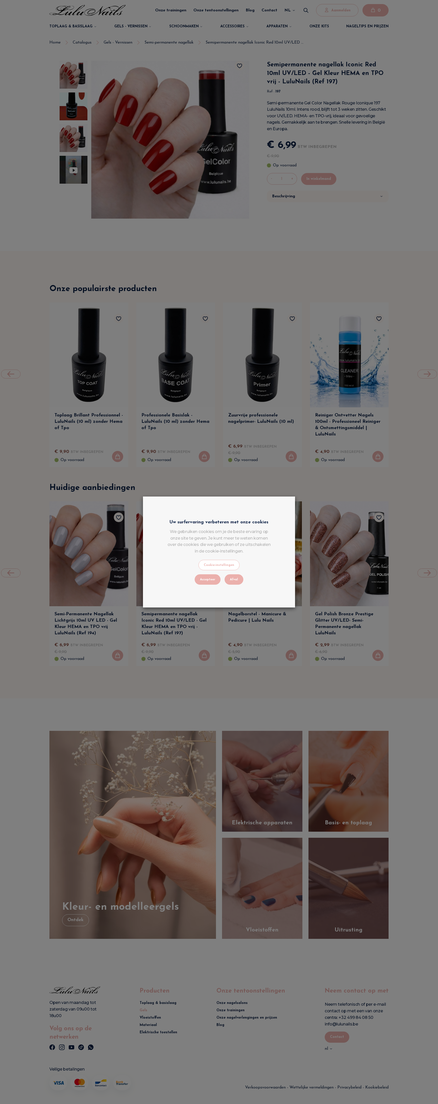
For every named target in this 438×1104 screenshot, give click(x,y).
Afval (234, 579)
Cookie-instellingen (219, 565)
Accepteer (207, 579)
